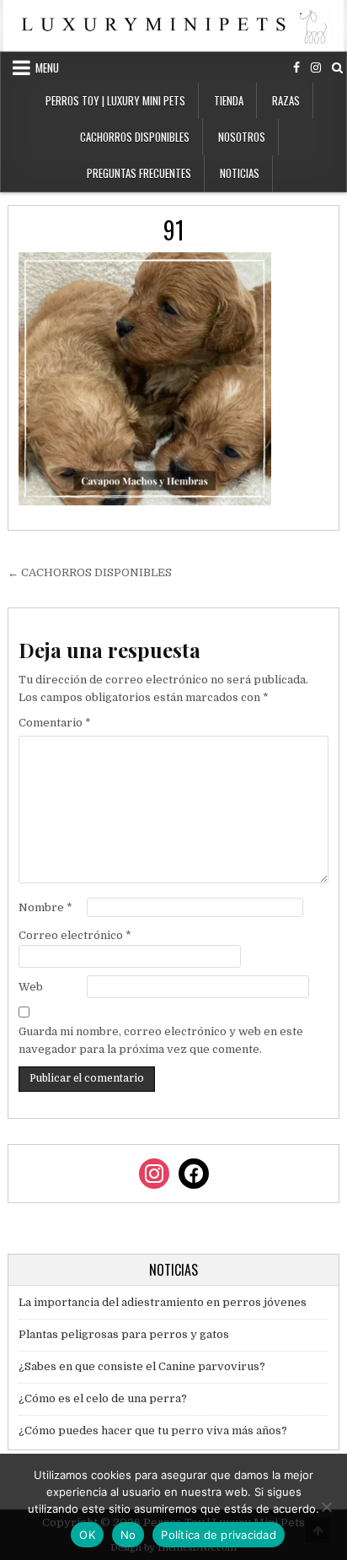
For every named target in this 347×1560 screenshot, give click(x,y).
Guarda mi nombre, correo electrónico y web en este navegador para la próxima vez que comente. (161, 1040)
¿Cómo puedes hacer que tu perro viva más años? (153, 1430)
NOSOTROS (241, 136)
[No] (326, 1506)
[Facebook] (296, 68)
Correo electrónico (75, 935)
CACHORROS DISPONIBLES (135, 136)
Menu (47, 67)
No (128, 1534)
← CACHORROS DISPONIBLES (90, 572)
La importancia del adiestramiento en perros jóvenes (163, 1302)
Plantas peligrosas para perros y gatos (124, 1334)
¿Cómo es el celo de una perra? (103, 1398)
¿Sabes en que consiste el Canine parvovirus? (142, 1366)
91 (173, 230)
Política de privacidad (218, 1534)
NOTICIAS (239, 173)
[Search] (337, 68)
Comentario (55, 722)
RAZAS (286, 100)
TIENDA (228, 100)
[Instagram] (316, 68)
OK (87, 1534)
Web (31, 986)
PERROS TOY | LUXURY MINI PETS (115, 100)
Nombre (45, 907)
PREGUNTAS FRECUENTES (139, 173)
